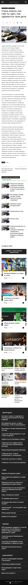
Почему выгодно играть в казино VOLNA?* (13, 503)
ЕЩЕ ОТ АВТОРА (6, 179)
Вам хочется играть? (8, 573)
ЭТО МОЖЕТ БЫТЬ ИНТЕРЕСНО (10, 177)
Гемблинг (5, 524)
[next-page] (5, 241)
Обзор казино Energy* (9, 513)
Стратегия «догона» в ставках (12, 459)
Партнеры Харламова (20, 168)
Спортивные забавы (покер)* (11, 564)
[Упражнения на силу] (5, 213)
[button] (2, 2)
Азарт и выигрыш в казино (10, 495)
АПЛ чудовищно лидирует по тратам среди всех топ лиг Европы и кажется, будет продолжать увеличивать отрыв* (14, 530)
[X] (6, 22)
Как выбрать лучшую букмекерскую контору (14, 429)
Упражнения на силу (16, 211)
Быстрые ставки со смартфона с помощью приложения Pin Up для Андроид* (13, 417)
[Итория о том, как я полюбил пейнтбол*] (21, 363)
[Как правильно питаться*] (7, 390)
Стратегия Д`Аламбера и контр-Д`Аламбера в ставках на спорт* (12, 542)
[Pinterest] (10, 22)
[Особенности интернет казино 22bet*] (14, 292)
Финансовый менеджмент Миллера (14, 450)
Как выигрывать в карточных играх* (11, 568)
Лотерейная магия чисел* (10, 498)
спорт (7, 162)
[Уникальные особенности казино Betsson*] (14, 342)
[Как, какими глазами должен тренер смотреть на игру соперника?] (5, 196)
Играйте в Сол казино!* (9, 516)
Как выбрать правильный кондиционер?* (6, 384)
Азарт (4, 470)
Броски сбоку (14, 218)
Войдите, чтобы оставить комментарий (14, 251)
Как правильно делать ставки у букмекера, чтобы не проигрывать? (13, 424)
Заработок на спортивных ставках (13, 439)
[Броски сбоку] (5, 220)
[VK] (21, 22)
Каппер (5, 277)
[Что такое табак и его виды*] (7, 363)
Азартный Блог (7, 555)
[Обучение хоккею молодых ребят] (5, 205)
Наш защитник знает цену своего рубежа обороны (7, 170)
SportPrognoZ (7, 412)
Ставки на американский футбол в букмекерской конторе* (18, 399)
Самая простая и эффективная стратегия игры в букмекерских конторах (12, 444)
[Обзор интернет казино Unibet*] (14, 317)
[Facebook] (3, 22)
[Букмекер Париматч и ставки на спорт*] (14, 267)
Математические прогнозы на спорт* (12, 547)
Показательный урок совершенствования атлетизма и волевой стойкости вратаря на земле (17, 187)
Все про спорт (4, 8)
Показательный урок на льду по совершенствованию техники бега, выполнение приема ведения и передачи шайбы (17, 231)
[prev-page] (3, 241)
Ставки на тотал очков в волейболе (14, 462)
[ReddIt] (13, 22)
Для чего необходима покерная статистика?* (12, 559)
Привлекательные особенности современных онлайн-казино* (12, 483)
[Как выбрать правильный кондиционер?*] (7, 377)
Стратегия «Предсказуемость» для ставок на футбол (13, 434)
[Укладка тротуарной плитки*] (21, 377)
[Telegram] (17, 22)
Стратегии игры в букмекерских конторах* (12, 537)
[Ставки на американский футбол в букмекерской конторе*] (21, 390)
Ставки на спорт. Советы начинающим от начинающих (11, 454)
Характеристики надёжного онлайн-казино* (14, 478)
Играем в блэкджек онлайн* (11, 473)
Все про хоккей (11, 8)
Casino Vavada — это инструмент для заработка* (14, 508)
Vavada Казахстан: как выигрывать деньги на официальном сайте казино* (13, 489)
